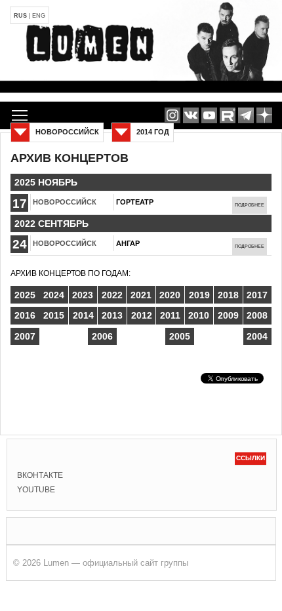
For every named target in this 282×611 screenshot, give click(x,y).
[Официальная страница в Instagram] (172, 115)
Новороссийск (64, 202)
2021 (141, 295)
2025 (24, 295)
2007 (24, 336)
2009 (228, 315)
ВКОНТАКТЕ (40, 475)
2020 (169, 295)
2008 (257, 315)
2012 (141, 315)
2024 (53, 295)
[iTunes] (264, 115)
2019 (199, 295)
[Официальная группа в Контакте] (191, 115)
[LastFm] (246, 115)
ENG (38, 15)
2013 (112, 315)
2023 (82, 295)
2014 (83, 315)
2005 (179, 336)
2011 (170, 315)
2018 (228, 295)
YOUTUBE (36, 489)
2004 (257, 336)
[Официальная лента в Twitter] (227, 115)
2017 (257, 295)
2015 (53, 315)
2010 (198, 315)
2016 (24, 315)
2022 (112, 295)
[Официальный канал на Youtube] (209, 115)
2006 (102, 336)
